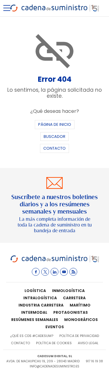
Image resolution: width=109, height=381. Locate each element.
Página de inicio (54, 124)
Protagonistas (70, 312)
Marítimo (80, 305)
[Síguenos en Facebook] (35, 271)
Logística (35, 290)
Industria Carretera (41, 305)
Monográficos (81, 319)
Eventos (54, 326)
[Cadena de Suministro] (54, 261)
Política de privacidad (79, 335)
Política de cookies (54, 343)
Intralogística (40, 297)
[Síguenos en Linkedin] (54, 271)
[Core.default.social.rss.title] (73, 271)
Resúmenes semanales (34, 319)
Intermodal (34, 312)
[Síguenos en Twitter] (45, 271)
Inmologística (68, 290)
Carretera (74, 297)
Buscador (54, 136)
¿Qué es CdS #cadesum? (31, 335)
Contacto (54, 148)
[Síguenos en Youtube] (64, 271)
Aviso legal (88, 343)
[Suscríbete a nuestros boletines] (54, 205)
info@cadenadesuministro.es (54, 366)
